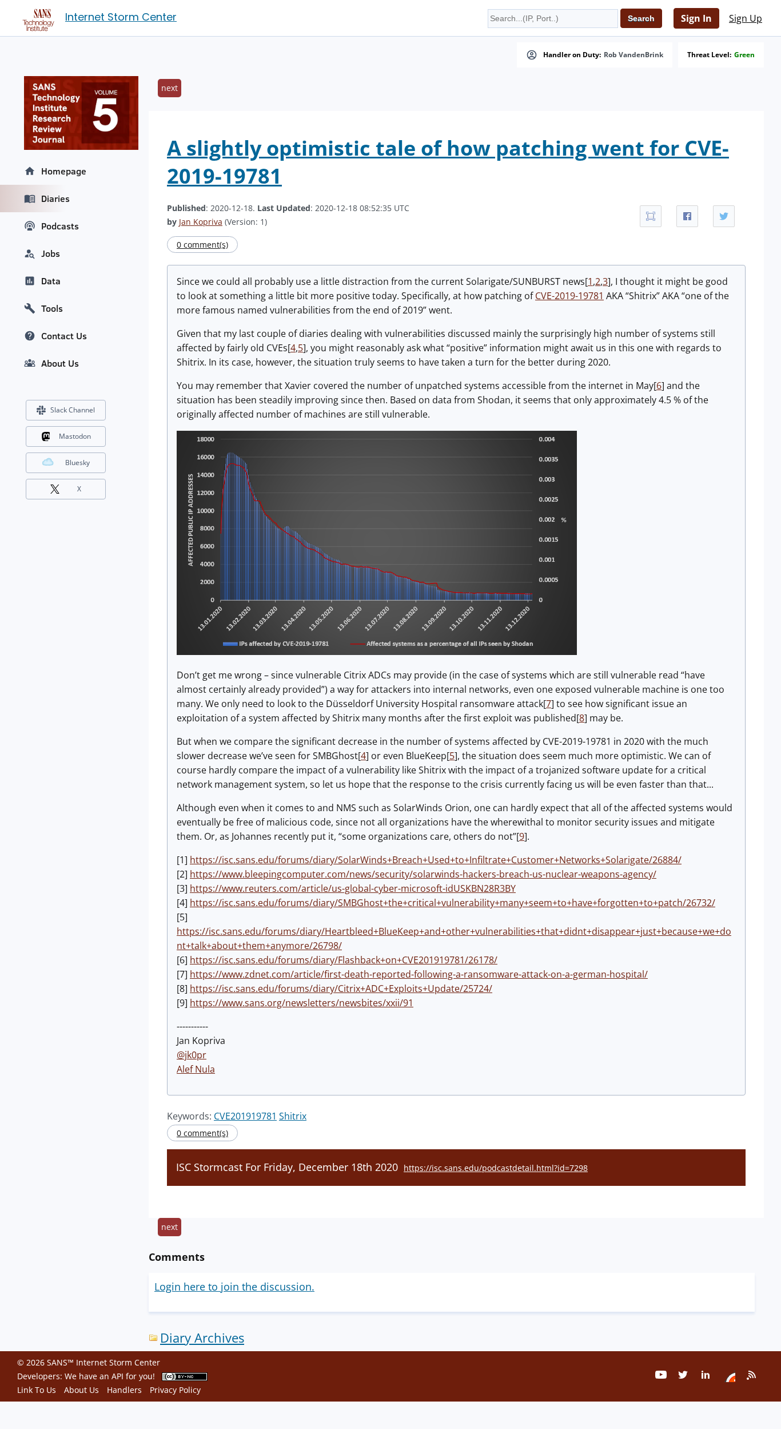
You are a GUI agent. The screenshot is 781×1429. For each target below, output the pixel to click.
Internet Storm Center (121, 17)
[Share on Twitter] (724, 216)
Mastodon (75, 436)
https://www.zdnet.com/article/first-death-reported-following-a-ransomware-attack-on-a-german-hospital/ (419, 974)
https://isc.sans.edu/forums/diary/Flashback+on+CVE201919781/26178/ (343, 960)
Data (51, 281)
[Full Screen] (651, 216)
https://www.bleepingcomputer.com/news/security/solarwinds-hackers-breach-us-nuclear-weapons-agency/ (423, 874)
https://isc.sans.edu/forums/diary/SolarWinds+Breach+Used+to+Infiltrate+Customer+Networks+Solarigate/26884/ (436, 860)
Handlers (124, 1389)
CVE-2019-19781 (569, 295)
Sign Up (745, 18)
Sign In (696, 18)
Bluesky (77, 462)
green (744, 54)
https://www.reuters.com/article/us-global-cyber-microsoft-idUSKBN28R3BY (353, 888)
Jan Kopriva (200, 221)
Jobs (50, 253)
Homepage (63, 171)
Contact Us (64, 336)
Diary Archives (202, 1338)
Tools (52, 308)
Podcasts (60, 226)
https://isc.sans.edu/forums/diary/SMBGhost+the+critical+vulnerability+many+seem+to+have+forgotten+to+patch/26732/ (452, 902)
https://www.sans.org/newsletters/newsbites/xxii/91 (301, 1003)
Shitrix (292, 1116)
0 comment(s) (202, 244)
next (169, 87)
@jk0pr (191, 1055)
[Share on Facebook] (687, 216)
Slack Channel (72, 410)
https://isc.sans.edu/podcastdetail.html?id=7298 (496, 1167)
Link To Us (36, 1389)
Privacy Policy (175, 1389)
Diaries (55, 198)
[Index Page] (36, 17)
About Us (60, 363)
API (117, 1376)
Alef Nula (196, 1069)
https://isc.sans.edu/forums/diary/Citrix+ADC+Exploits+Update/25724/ (341, 988)
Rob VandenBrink (633, 54)
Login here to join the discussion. (234, 1286)
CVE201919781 (245, 1116)
